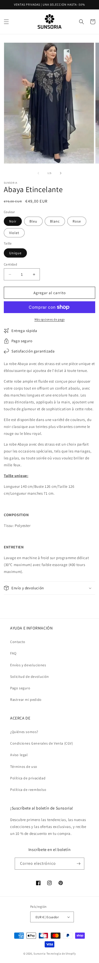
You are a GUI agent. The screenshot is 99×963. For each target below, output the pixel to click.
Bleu (33, 221)
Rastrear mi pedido (26, 699)
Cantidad (10, 264)
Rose (77, 221)
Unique (15, 253)
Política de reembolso (28, 789)
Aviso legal (19, 754)
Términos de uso (23, 766)
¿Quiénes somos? (24, 731)
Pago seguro (20, 688)
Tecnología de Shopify (61, 953)
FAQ (13, 653)
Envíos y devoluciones (28, 665)
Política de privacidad (27, 778)
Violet (14, 232)
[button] (6, 21)
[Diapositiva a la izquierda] (38, 173)
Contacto (17, 641)
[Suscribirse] (78, 864)
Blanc (55, 221)
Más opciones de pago (50, 319)
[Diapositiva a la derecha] (60, 173)
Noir (12, 221)
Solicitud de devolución (29, 676)
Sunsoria (40, 953)
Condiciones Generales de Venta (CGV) (41, 743)
